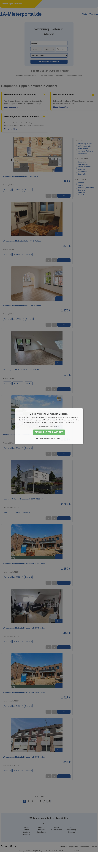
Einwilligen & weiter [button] (49, 432)
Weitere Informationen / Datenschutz (61, 422)
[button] (49, 426)
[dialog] (49, 426)
